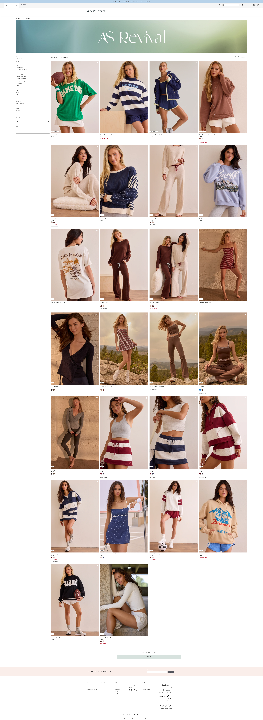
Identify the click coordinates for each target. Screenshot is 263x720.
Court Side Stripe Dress (205, 302)
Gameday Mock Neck (56, 637)
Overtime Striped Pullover (205, 470)
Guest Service (118, 680)
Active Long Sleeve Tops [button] (21, 78)
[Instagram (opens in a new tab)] (129, 689)
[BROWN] (200, 138)
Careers (143, 687)
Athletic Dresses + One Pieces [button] (22, 69)
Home (169, 14)
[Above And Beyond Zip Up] (174, 97)
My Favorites (103, 687)
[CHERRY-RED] (101, 557)
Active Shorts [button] (19, 83)
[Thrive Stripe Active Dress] (124, 348)
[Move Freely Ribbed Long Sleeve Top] (124, 600)
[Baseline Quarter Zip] (174, 516)
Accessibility (117, 693)
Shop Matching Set (54, 226)
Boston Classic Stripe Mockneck (108, 135)
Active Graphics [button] (20, 71)
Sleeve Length (19, 131)
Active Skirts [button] (19, 85)
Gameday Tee (54, 135)
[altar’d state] (11, 5)
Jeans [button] (17, 99)
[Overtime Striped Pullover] (223, 432)
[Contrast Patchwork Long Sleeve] (124, 181)
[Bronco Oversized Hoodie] (223, 516)
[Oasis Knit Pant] (174, 181)
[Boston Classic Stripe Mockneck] (124, 97)
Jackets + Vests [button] (18, 97)
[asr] (165, 690)
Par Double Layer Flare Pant (157, 386)
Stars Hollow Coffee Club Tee (58, 302)
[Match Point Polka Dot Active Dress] (124, 516)
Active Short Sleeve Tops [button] (21, 81)
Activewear (152, 14)
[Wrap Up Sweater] (75, 348)
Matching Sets (120, 14)
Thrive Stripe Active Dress (106, 386)
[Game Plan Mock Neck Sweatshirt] (223, 97)
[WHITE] (103, 641)
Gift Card (116, 691)
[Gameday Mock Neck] (75, 600)
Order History (89, 687)
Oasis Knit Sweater (55, 218)
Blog (143, 684)
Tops (112, 14)
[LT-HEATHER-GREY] (153, 557)
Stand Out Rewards (105, 684)
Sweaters (129, 14)
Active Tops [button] (19, 87)
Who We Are (144, 682)
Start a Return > (90, 682)
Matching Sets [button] (18, 101)
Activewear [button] (18, 65)
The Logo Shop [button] (19, 90)
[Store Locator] (219, 5)
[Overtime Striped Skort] (124, 432)
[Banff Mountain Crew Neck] (223, 181)
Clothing (97, 14)
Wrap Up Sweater (55, 386)
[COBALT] (200, 390)
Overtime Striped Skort (106, 470)
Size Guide (117, 687)
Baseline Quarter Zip (155, 554)
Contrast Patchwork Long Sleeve (108, 218)
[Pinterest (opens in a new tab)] (134, 689)
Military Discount (118, 684)
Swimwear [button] (18, 110)
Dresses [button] (17, 94)
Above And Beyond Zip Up (156, 135)
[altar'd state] (95, 11)
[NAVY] (51, 390)
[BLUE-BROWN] (101, 390)
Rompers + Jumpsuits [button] (20, 103)
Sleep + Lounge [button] (19, 105)
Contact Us (131, 680)
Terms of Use (120, 718)
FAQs (116, 682)
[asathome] (165, 684)
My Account (104, 680)
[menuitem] (89, 14)
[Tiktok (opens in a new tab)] (136, 689)
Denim (144, 14)
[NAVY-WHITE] (103, 557)
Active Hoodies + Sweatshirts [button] (22, 72)
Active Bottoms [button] (20, 67)
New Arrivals (89, 14)
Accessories (161, 14)
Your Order (90, 680)
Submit (171, 672)
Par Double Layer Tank (204, 386)
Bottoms (137, 14)
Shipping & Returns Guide (92, 689)
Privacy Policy (126, 718)
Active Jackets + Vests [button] (21, 74)
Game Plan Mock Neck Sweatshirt (207, 135)
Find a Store (20, 58)
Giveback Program (132, 685)
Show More (148, 656)
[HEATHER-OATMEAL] (51, 222)
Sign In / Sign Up (104, 682)
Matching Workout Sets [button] (21, 80)
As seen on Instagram (146, 689)
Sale (176, 14)
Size (17, 126)
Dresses (105, 14)
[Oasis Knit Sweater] (75, 181)
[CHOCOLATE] (54, 222)
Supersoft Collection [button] (20, 88)
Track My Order (90, 684)
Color (17, 121)
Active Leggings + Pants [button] (21, 76)
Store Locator (117, 689)
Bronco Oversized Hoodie (205, 554)
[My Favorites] (242, 5)
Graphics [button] (17, 96)
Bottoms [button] (17, 92)
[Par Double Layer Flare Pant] (174, 348)
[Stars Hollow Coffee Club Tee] (75, 265)
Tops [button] (17, 112)
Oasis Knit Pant (153, 218)
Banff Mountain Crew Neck (206, 218)
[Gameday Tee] (75, 97)
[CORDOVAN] (103, 390)
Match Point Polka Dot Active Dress (109, 554)
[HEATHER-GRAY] (202, 138)
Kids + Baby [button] (18, 113)
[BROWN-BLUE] (150, 557)
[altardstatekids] (23, 5)
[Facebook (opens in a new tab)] (131, 689)
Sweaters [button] (17, 108)
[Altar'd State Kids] (165, 696)
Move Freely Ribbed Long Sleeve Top (109, 637)
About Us (144, 680)
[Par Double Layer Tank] (223, 348)
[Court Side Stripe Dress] (223, 265)
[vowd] (165, 705)
